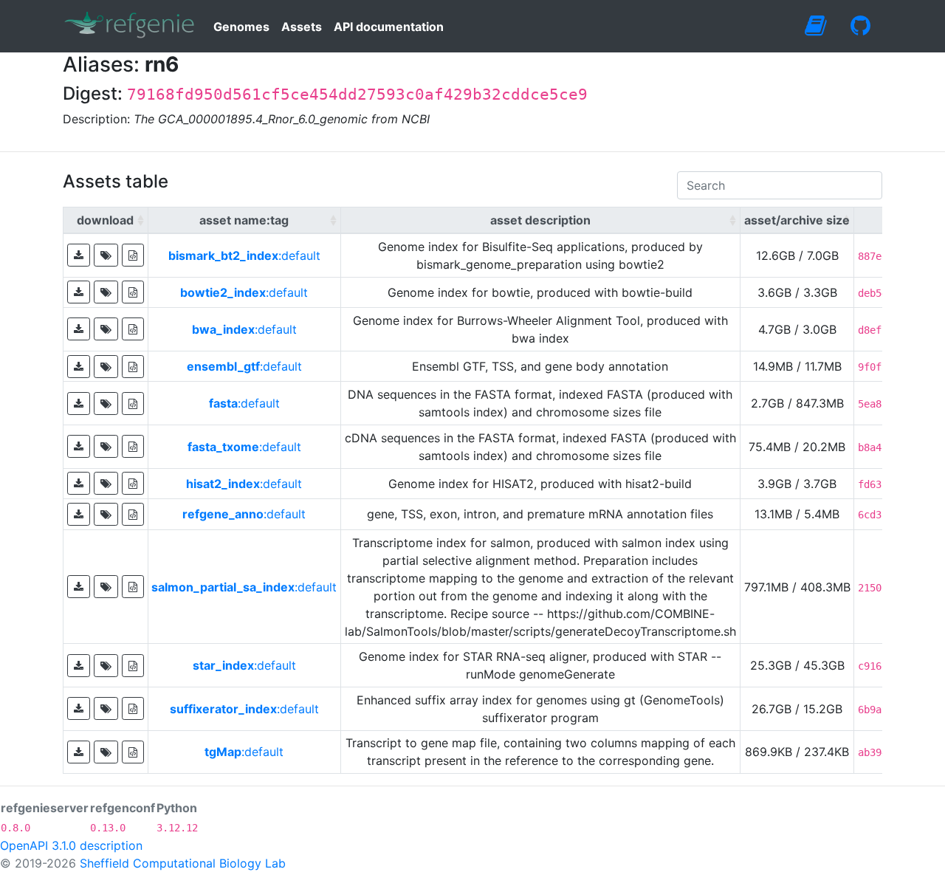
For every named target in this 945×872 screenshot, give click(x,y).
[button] (78, 255)
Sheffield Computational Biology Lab (183, 863)
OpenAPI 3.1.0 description (71, 845)
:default (244, 255)
